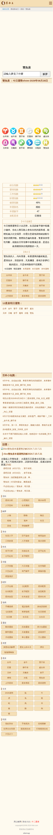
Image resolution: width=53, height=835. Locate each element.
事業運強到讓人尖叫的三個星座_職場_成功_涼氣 (23, 403)
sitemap (26, 833)
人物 (9, 515)
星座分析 (9, 500)
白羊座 (9, 275)
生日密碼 (42, 612)
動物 (25, 515)
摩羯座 (9, 291)
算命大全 (26, 822)
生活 (42, 520)
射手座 (42, 285)
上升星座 (9, 296)
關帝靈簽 (9, 632)
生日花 (25, 617)
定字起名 (42, 551)
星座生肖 (42, 596)
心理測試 (25, 500)
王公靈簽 (42, 637)
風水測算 (42, 541)
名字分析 (9, 551)
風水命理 (42, 500)
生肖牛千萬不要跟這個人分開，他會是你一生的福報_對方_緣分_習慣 (27, 436)
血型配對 (42, 591)
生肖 (4, 689)
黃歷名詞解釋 (9, 647)
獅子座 (25, 280)
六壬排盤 (25, 566)
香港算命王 (15, 9)
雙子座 (42, 275)
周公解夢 (17, 822)
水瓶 (26, 313)
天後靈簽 (25, 632)
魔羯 (21, 313)
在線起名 (25, 551)
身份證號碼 (42, 606)
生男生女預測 (9, 729)
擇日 (42, 647)
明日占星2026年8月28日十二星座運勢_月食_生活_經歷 (26, 398)
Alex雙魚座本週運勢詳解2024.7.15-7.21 (22, 454)
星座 (22, 9)
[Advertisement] (26, 38)
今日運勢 (8, 269)
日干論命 (25, 536)
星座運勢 (42, 296)
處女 (32, 308)
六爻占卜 (9, 734)
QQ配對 (25, 586)
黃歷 (4, 643)
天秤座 (9, 285)
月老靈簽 (9, 637)
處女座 (42, 280)
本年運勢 (45, 269)
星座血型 (9, 596)
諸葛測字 (42, 632)
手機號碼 (9, 606)
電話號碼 (25, 606)
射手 (15, 313)
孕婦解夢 (25, 526)
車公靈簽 (25, 637)
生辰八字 (9, 536)
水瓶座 (25, 291)
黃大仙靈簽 (42, 627)
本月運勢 (36, 269)
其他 (9, 526)
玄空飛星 (42, 566)
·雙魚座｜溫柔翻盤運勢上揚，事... (17, 477)
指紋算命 (9, 723)
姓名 (4, 547)
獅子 (26, 308)
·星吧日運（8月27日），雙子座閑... (18, 468)
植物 (9, 520)
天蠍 (10, 313)
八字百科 (9, 505)
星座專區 (25, 296)
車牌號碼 (25, 612)
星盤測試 (9, 576)
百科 (4, 496)
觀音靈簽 (9, 627)
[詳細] (8, 464)
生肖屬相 (25, 505)
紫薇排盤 (42, 571)
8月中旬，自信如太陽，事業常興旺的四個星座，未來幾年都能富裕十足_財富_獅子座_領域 (27, 383)
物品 (42, 515)
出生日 (42, 617)
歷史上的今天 (25, 647)
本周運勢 (26, 269)
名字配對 (25, 556)
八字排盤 (9, 566)
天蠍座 (25, 285)
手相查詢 (25, 723)
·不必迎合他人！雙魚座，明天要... (17, 486)
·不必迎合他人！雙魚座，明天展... (17, 491)
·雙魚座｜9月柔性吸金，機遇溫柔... (18, 482)
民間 (4, 719)
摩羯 (9, 678)
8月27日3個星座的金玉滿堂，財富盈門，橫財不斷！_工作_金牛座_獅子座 (27, 418)
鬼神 (25, 520)
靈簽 (4, 623)
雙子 (15, 308)
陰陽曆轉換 (9, 652)
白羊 (5, 308)
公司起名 (9, 556)
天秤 (5, 313)
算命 (4, 532)
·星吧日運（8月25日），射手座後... (18, 473)
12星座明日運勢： (12, 303)
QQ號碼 (9, 612)
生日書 (9, 617)
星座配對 (42, 586)
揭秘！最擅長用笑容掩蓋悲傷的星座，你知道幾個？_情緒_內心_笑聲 (27, 409)
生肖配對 (9, 591)
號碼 (4, 602)
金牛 (10, 308)
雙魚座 (28, 9)
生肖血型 (25, 596)
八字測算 (25, 541)
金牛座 (25, 275)
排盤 (4, 562)
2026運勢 (9, 693)
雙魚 (32, 313)
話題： (6, 444)
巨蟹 (21, 308)
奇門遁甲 (25, 571)
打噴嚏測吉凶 (42, 729)
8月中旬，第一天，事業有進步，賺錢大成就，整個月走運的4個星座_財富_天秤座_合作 (27, 427)
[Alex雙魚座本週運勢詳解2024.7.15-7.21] (21, 449)
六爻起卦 (9, 571)
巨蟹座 (9, 280)
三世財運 (9, 541)
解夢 (4, 511)
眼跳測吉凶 (25, 729)
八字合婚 (9, 586)
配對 (4, 582)
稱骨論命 (42, 536)
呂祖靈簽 (25, 627)
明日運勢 (17, 269)
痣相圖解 (42, 723)
